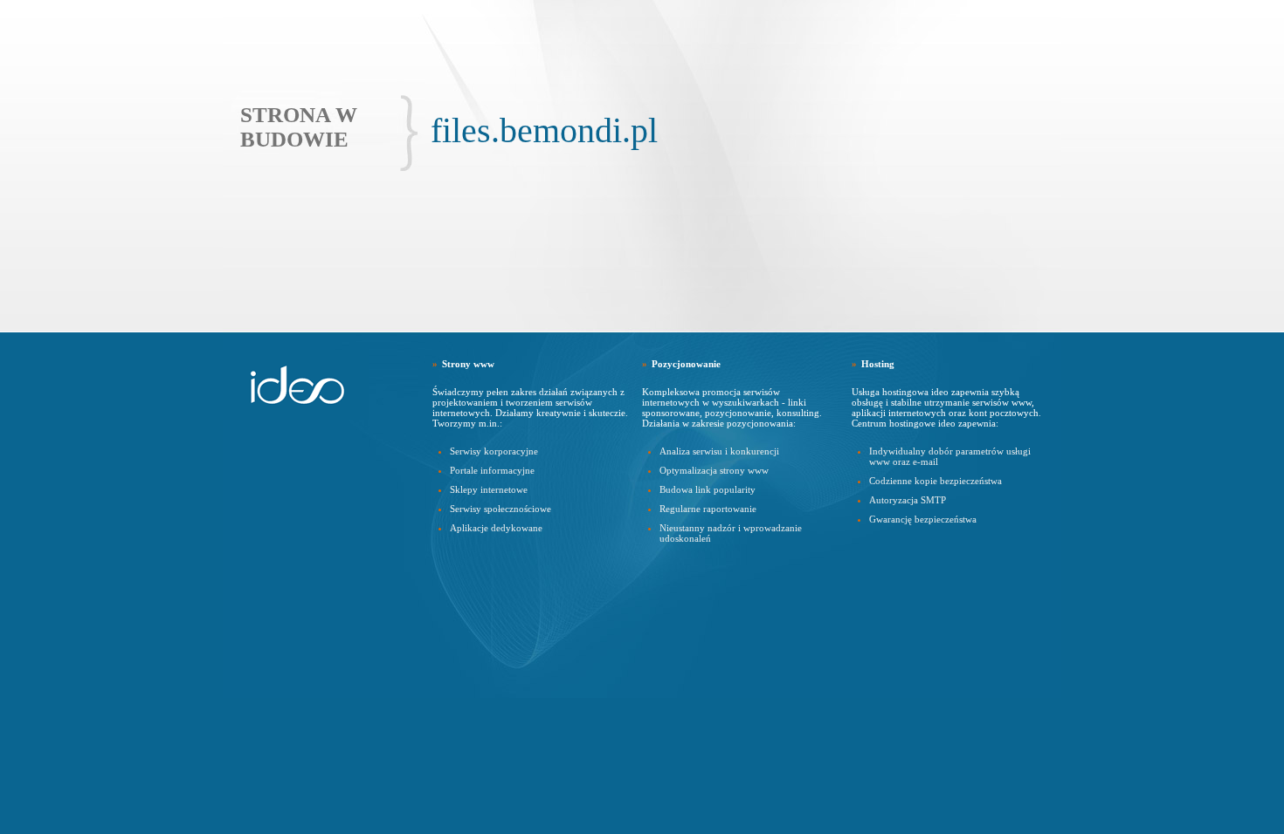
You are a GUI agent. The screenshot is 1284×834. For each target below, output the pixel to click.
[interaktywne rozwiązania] (301, 385)
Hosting (877, 364)
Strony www (468, 364)
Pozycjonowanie (686, 364)
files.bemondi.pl (544, 130)
